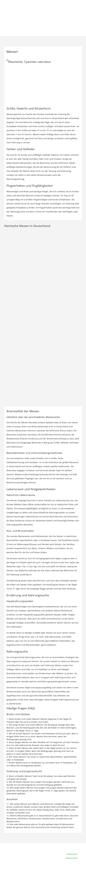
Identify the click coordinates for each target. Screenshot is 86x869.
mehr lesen (11, 258)
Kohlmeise (12, 346)
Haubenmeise (14, 312)
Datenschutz (71, 858)
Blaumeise (12, 380)
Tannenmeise (14, 244)
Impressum (72, 854)
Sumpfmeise (13, 278)
